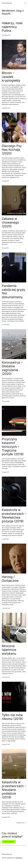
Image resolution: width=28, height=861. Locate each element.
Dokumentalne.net (7, 3)
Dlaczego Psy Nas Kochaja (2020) (12, 149)
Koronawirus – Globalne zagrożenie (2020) (12, 368)
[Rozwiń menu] (25, 3)
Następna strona (21, 822)
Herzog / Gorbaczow (10, 578)
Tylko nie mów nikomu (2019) (12, 717)
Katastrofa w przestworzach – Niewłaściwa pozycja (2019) (14, 515)
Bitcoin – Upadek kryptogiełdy (11, 76)
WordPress (19, 858)
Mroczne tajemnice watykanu (9, 649)
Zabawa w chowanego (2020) (10, 222)
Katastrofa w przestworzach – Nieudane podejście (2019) (14, 789)
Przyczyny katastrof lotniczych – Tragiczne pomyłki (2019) (13, 446)
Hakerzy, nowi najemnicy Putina (12, 26)
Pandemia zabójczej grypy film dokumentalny (13, 291)
